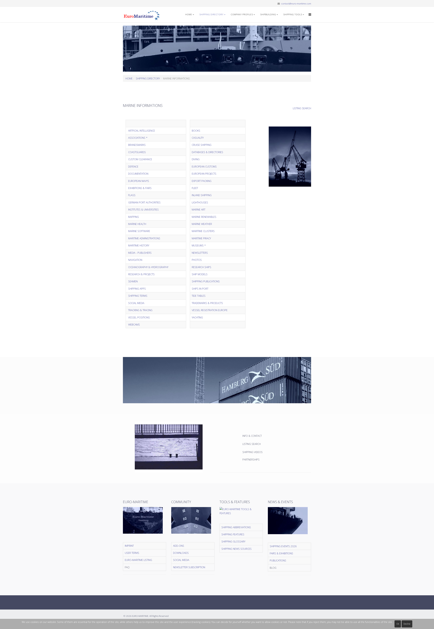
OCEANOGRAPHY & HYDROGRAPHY (148, 267)
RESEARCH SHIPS (201, 267)
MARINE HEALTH (137, 224)
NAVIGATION (135, 259)
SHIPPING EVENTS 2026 (283, 546)
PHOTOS (197, 259)
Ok (397, 623)
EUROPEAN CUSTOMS (204, 166)
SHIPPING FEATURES (232, 534)
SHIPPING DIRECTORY (211, 14)
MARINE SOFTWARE (139, 231)
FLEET (195, 188)
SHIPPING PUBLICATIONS (206, 281)
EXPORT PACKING (201, 181)
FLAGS (131, 195)
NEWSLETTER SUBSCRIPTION (189, 567)
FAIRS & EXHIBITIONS (281, 553)
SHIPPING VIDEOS (252, 452)
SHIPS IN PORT (200, 288)
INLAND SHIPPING (202, 195)
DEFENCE (133, 166)
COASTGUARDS (137, 152)
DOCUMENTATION (138, 173)
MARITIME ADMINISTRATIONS (144, 238)
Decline (406, 623)
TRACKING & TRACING (140, 310)
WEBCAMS (134, 324)
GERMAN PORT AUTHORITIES (144, 202)
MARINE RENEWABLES (204, 216)
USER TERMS (132, 552)
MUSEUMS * (199, 245)
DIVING (196, 159)
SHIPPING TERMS (137, 295)
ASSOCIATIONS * (137, 137)
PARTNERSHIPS (251, 459)
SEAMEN (133, 281)
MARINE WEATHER (202, 224)
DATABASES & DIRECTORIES (207, 152)
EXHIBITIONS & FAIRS (140, 188)
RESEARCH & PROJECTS (141, 274)
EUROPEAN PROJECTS (204, 173)
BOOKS (196, 130)
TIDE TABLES (198, 295)
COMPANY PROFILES (242, 14)
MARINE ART (198, 209)
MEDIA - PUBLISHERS (140, 252)
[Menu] (309, 14)
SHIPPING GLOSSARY (233, 541)
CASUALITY (198, 137)
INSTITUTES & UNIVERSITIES (143, 209)
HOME (188, 14)
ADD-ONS (178, 545)
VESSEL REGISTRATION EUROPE (210, 310)
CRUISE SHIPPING (202, 144)
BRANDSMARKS (137, 144)
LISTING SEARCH (302, 108)
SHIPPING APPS (137, 288)
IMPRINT (129, 545)
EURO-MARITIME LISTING (138, 560)
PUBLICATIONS (278, 560)
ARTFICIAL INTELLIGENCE (141, 130)
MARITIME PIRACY (201, 238)
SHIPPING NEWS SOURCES (236, 548)
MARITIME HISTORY (138, 245)
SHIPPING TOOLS (292, 14)
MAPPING (133, 216)
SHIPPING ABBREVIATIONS (236, 527)
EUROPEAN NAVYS (138, 181)
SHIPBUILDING (268, 14)
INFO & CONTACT (252, 435)
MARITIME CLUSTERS (203, 231)
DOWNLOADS (181, 552)
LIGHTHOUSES (200, 202)
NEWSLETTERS (200, 252)
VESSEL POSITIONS (139, 317)
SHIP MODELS (200, 274)
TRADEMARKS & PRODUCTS (207, 303)
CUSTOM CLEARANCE (140, 159)
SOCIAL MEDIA (136, 303)
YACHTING (197, 317)
